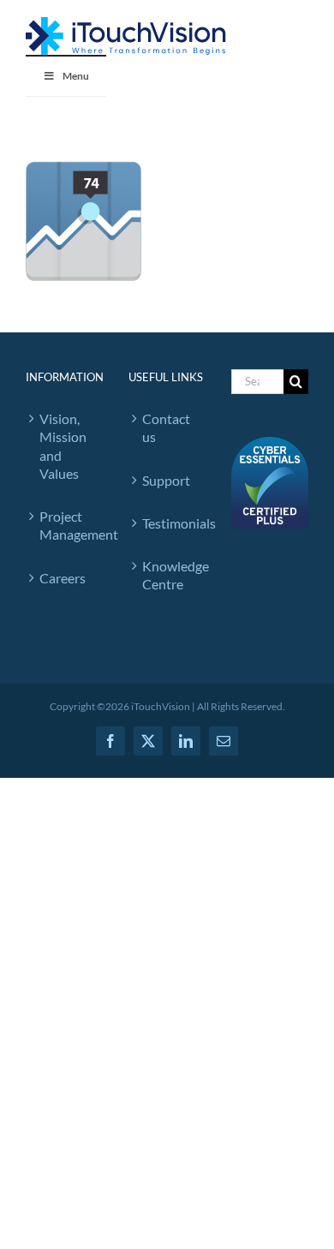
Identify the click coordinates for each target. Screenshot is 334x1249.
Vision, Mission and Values (62, 445)
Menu (76, 75)
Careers (62, 578)
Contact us (166, 427)
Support (166, 480)
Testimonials (169, 523)
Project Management (66, 525)
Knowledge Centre (169, 575)
